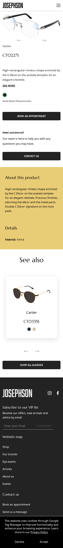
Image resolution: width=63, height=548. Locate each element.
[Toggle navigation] (58, 5)
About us (8, 476)
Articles (7, 469)
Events (7, 484)
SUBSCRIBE (44, 425)
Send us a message (15, 512)
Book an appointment (31, 116)
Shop (6, 447)
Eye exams (9, 461)
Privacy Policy (39, 532)
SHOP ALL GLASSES (31, 365)
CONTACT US (31, 156)
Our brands (10, 454)
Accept (44, 542)
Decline (19, 542)
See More (9, 85)
